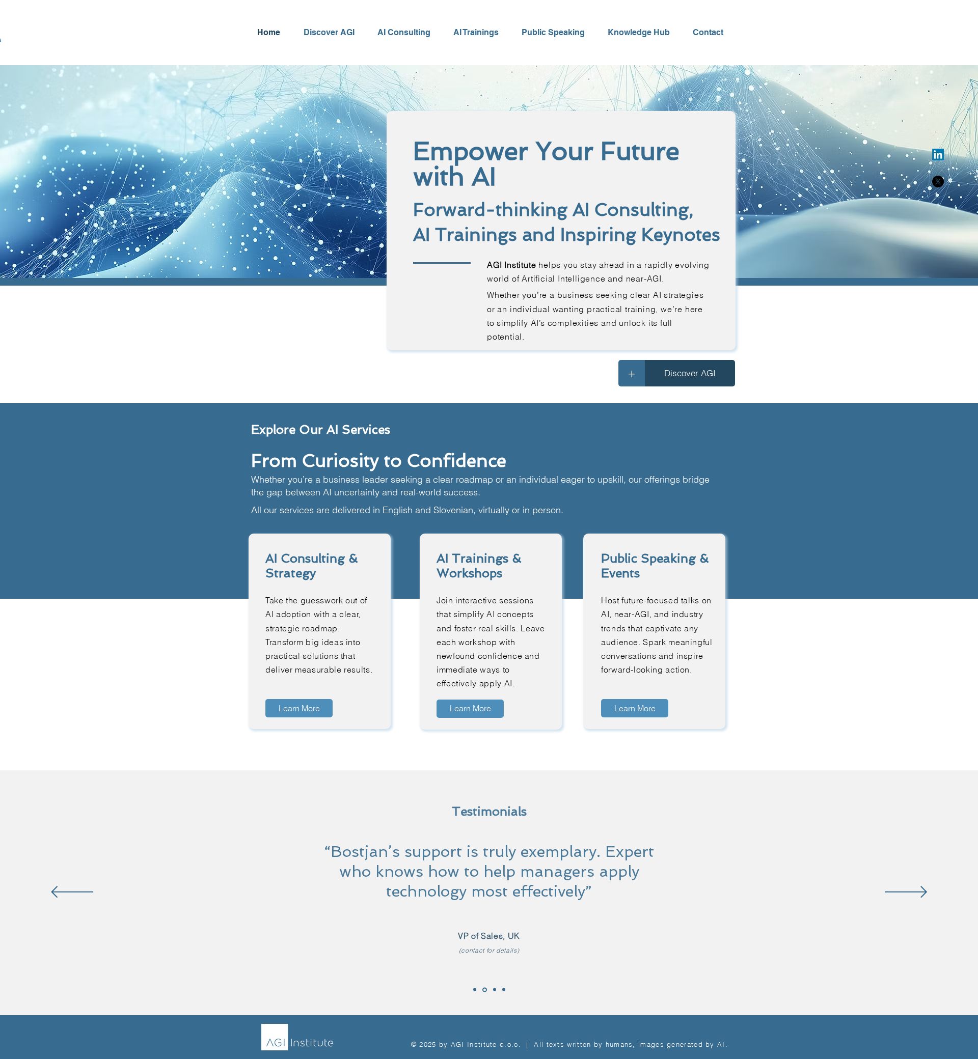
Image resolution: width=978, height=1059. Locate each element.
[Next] (906, 893)
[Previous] (72, 893)
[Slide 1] (484, 989)
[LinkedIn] (938, 154)
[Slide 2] (474, 989)
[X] (938, 181)
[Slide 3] (494, 989)
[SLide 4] (503, 989)
